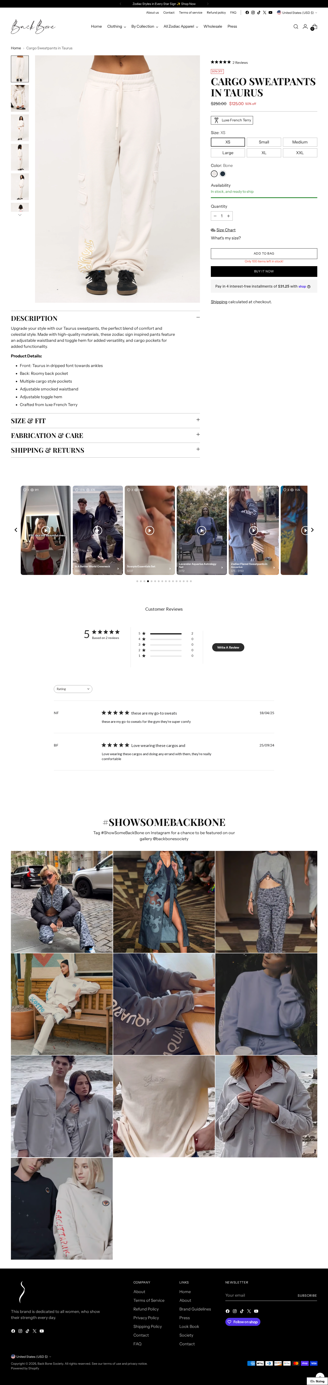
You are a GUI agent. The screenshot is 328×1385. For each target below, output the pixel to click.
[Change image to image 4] (20, 157)
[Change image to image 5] (20, 186)
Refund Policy (146, 1309)
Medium (300, 142)
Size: (218, 132)
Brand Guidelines (195, 1309)
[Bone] (214, 173)
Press (184, 1317)
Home (16, 48)
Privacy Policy (146, 1317)
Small (264, 142)
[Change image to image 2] (20, 98)
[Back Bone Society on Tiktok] (259, 12)
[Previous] (120, 4)
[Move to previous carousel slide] (303, 792)
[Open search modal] (295, 26)
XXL (300, 152)
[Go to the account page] (305, 26)
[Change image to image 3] (20, 127)
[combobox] (73, 689)
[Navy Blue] (222, 173)
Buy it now (264, 271)
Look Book (189, 1326)
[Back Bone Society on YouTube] (270, 12)
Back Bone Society (50, 1363)
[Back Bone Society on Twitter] (265, 12)
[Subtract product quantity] (215, 215)
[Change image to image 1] (20, 69)
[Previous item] (16, 530)
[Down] (20, 214)
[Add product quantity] (228, 215)
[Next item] (312, 530)
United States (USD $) (298, 13)
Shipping (219, 302)
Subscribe (307, 1295)
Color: (222, 165)
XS (227, 142)
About (139, 1291)
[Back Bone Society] (33, 26)
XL (264, 152)
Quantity (219, 206)
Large (227, 152)
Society (186, 1335)
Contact (141, 1335)
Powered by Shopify (25, 1368)
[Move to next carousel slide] (313, 792)
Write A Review (228, 647)
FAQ (137, 1343)
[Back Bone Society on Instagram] (253, 12)
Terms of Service (148, 1300)
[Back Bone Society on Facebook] (247, 12)
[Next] (208, 4)
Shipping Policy (147, 1326)
